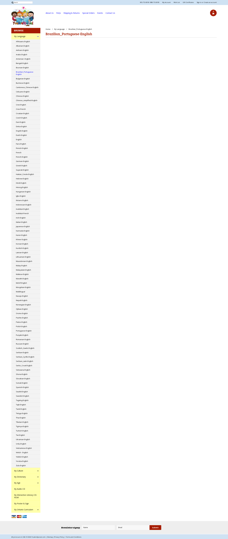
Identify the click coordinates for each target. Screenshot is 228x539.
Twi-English (20, 435)
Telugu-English (22, 413)
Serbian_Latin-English (24, 361)
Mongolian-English (23, 287)
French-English (22, 157)
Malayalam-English (23, 270)
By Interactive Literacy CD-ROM (25, 496)
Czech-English (21, 118)
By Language (19, 36)
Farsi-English (21, 144)
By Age (17, 483)
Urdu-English (21, 444)
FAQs (58, 13)
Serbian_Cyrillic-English (25, 357)
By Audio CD (19, 489)
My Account (166, 2)
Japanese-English (23, 226)
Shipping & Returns (71, 13)
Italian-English (21, 222)
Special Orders (88, 13)
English (19, 139)
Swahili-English (22, 391)
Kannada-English (23, 231)
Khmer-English (21, 239)
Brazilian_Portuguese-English (25, 73)
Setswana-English (23, 370)
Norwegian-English (23, 304)
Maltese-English (22, 274)
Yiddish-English (22, 457)
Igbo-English (21, 196)
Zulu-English (21, 465)
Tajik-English (21, 404)
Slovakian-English (23, 378)
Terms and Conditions (73, 537)
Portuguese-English (24, 331)
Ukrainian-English (23, 439)
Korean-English (22, 244)
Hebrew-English (22, 178)
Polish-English (21, 326)
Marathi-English (22, 278)
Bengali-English (22, 63)
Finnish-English (22, 148)
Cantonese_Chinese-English (27, 87)
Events (100, 13)
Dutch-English (21, 135)
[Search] (12, 2)
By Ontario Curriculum (23, 509)
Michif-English (21, 283)
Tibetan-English (22, 422)
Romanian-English (23, 339)
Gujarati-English (22, 170)
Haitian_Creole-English (25, 174)
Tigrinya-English (22, 426)
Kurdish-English (22, 248)
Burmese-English (22, 83)
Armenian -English (23, 59)
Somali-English (22, 383)
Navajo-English (22, 296)
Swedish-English (22, 396)
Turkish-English (22, 431)
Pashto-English (22, 318)
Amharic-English (22, 50)
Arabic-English (21, 54)
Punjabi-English (22, 335)
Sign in (199, 2)
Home (48, 29)
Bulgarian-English (23, 78)
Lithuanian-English (23, 257)
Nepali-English (21, 300)
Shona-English (21, 374)
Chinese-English (22, 96)
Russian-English (22, 344)
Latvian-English (22, 252)
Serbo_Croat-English (24, 365)
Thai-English (21, 417)
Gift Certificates (188, 2)
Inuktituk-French (22, 213)
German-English (22, 161)
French (18, 152)
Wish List (177, 2)
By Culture (18, 470)
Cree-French (21, 109)
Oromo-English (22, 313)
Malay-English (21, 265)
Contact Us (110, 13)
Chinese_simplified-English (26, 100)
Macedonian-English (24, 261)
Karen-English (21, 235)
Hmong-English (22, 187)
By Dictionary (20, 477)
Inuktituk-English (22, 209)
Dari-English (20, 122)
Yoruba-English (22, 461)
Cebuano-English (23, 91)
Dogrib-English (21, 131)
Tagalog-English (22, 400)
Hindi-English (21, 183)
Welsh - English (22, 452)
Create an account (210, 2)
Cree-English (21, 105)
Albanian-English (22, 46)
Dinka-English (21, 126)
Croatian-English (22, 113)
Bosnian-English (22, 67)
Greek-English (21, 165)
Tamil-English (21, 409)
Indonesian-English (23, 205)
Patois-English (21, 322)
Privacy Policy (59, 537)
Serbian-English (22, 352)
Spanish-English (22, 387)
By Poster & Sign (21, 503)
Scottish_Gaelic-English (25, 348)
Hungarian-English (23, 191)
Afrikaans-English (23, 41)
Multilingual (20, 291)
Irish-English (21, 218)
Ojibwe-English (22, 309)
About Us (50, 13)
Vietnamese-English (24, 448)
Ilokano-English (22, 200)
